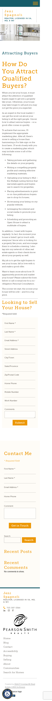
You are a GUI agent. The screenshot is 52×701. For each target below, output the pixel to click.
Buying (7, 655)
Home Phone (11, 383)
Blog (6, 642)
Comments (10, 409)
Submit (20, 422)
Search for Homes (13, 672)
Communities (11, 668)
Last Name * (10, 331)
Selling (7, 659)
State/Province (11, 366)
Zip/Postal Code (12, 374)
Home (6, 638)
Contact (7, 646)
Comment (8, 506)
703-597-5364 (13, 608)
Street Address (11, 349)
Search (7, 536)
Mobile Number (12, 392)
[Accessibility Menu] (7, 694)
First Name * (10, 323)
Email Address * (12, 340)
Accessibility (10, 651)
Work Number (11, 400)
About (6, 664)
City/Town (9, 357)
